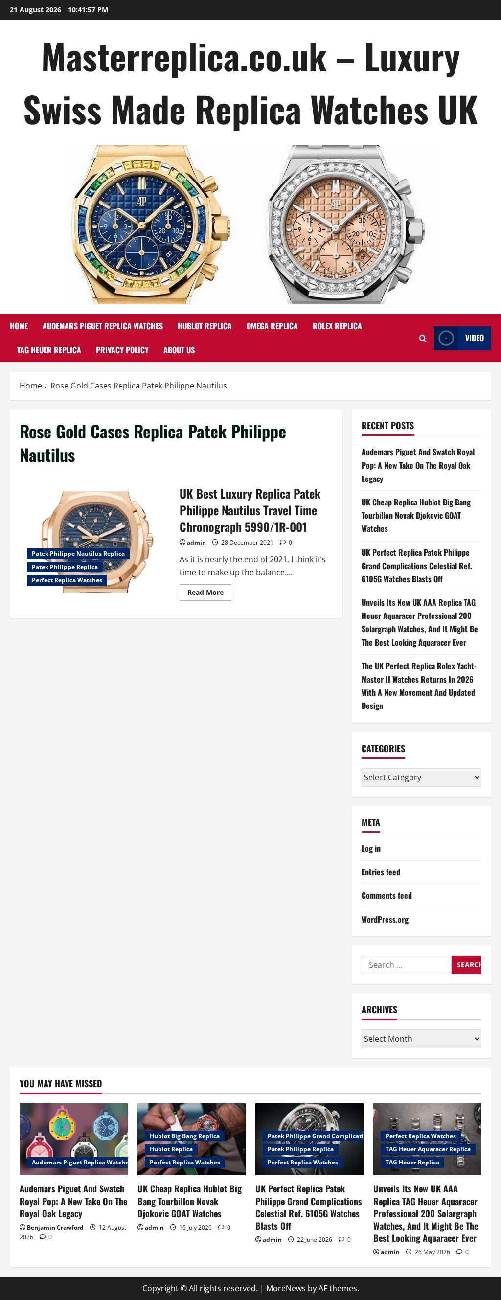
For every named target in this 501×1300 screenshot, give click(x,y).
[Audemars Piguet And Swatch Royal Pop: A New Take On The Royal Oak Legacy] (74, 1139)
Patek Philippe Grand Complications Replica (332, 1136)
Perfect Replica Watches (67, 580)
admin (196, 542)
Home (19, 326)
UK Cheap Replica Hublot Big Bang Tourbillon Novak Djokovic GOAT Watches (416, 515)
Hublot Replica (205, 326)
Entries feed (381, 872)
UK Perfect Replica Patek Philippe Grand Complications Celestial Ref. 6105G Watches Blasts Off (417, 566)
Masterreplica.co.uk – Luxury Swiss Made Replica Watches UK (250, 82)
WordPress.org (385, 919)
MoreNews (286, 1288)
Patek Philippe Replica (65, 567)
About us (179, 350)
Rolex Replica (337, 326)
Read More (209, 594)
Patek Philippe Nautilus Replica (78, 553)
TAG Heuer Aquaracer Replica (428, 1149)
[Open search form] (423, 338)
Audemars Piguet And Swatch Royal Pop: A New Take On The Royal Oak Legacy (418, 465)
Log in (371, 848)
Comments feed (387, 895)
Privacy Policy (122, 350)
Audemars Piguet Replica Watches (103, 326)
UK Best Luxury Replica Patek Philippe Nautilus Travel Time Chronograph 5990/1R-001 (96, 542)
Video (474, 337)
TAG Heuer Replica (49, 350)
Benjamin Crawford (55, 1227)
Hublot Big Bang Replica (185, 1136)
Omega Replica (272, 326)
